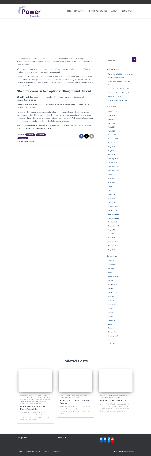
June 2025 (111, 123)
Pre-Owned (112, 304)
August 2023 (112, 182)
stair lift (26, 141)
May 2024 (111, 151)
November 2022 (113, 218)
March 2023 (112, 202)
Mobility (110, 288)
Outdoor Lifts (112, 292)
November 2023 (113, 170)
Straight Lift (23, 138)
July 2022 (111, 234)
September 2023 (113, 178)
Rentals (110, 312)
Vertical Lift (111, 344)
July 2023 (111, 186)
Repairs (110, 316)
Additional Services (97, 11)
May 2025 (111, 127)
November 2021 (113, 246)
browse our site (29, 125)
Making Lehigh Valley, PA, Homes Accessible (32, 407)
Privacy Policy (22, 438)
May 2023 (111, 194)
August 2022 (112, 230)
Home (68, 11)
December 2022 (113, 214)
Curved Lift (30, 134)
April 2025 (111, 131)
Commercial (112, 261)
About (114, 11)
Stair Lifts (79, 11)
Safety (110, 324)
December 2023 (113, 166)
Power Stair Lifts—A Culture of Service (120, 89)
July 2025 (111, 119)
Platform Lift (112, 296)
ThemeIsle (130, 451)
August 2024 (112, 147)
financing (111, 268)
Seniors (110, 328)
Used (110, 340)
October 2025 (112, 111)
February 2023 (113, 206)
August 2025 (112, 115)
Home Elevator (113, 276)
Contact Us (127, 11)
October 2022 (112, 222)
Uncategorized (113, 336)
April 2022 (111, 238)
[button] (84, 11)
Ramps (110, 308)
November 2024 (113, 139)
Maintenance (112, 284)
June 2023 (111, 190)
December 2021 (113, 242)
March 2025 (112, 135)
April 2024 (111, 155)
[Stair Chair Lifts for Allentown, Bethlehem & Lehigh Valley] (29, 11)
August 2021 (112, 250)
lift (22, 141)
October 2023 (112, 174)
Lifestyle (111, 280)
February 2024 (113, 159)
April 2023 (111, 198)
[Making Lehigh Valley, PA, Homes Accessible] (35, 380)
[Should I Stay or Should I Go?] (116, 380)
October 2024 (112, 143)
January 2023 (112, 210)
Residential (40, 134)
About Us (46, 451)
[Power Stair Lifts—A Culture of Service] (75, 380)
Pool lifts (111, 300)
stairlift (31, 141)
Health (110, 272)
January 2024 (112, 162)
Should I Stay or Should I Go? (117, 100)
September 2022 (113, 226)
